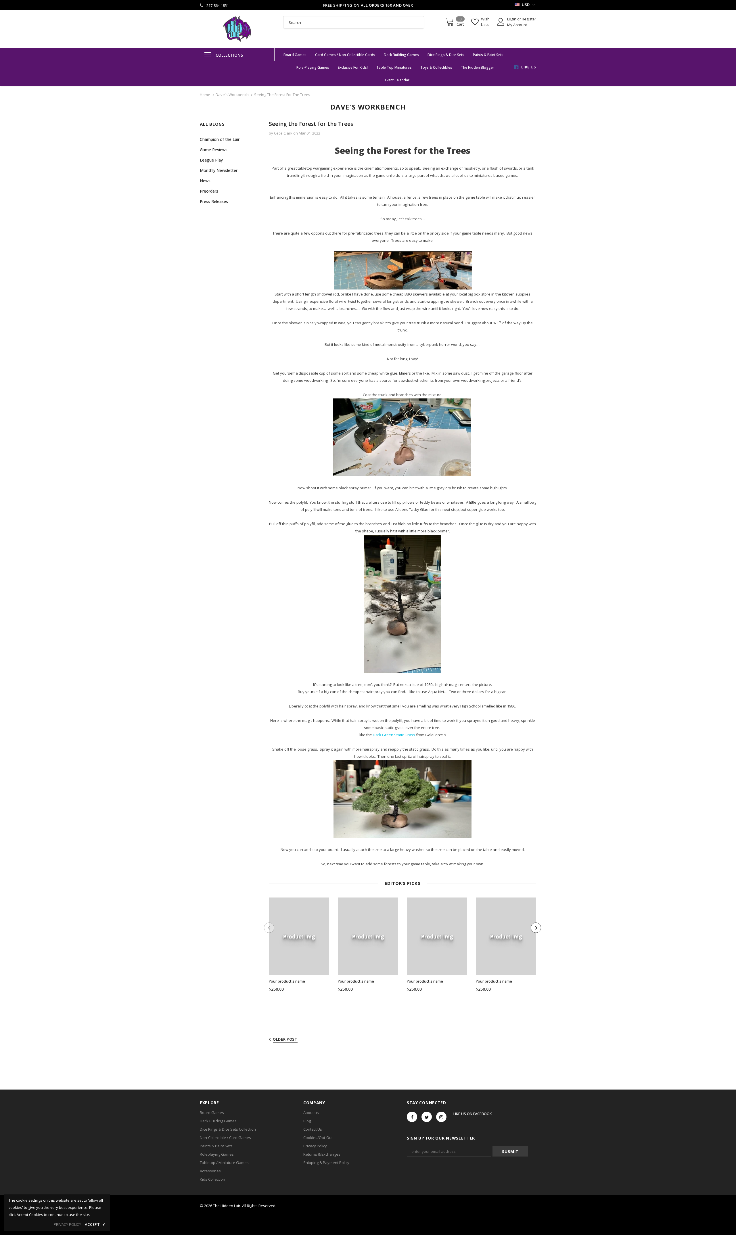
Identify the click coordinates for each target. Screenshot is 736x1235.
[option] (299, 947)
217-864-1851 (217, 5)
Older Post (285, 1039)
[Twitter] (426, 1117)
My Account (517, 24)
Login (512, 19)
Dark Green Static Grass (394, 734)
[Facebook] (412, 1117)
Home (205, 94)
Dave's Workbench (232, 94)
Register (529, 19)
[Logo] (237, 29)
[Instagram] (441, 1117)
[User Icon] (501, 22)
